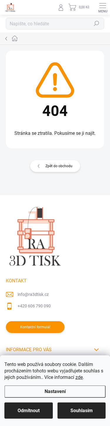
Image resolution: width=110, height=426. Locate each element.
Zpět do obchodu (58, 166)
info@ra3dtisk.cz (33, 294)
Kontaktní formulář (35, 327)
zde (79, 377)
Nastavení (55, 391)
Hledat (96, 23)
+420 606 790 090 (34, 306)
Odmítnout (29, 410)
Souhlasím (81, 410)
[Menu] (102, 7)
